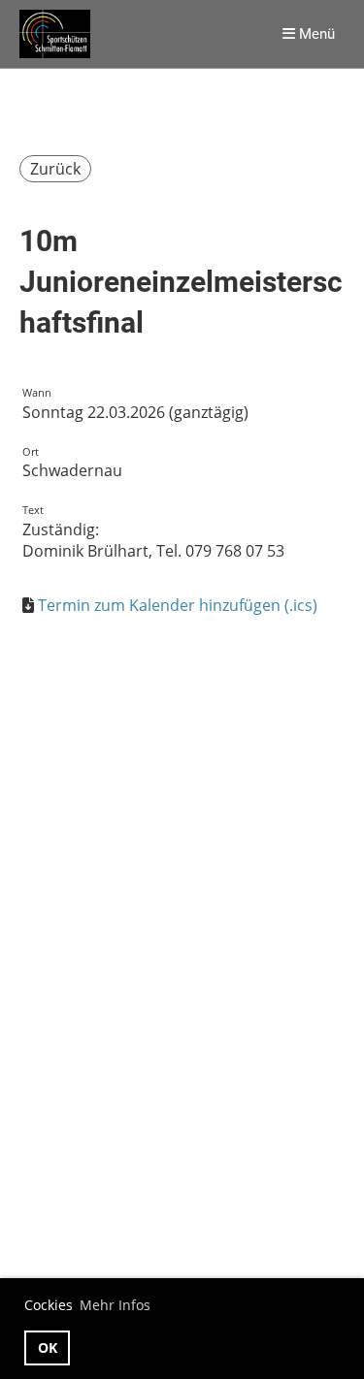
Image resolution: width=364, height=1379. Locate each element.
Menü (315, 34)
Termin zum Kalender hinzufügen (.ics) (177, 605)
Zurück (55, 168)
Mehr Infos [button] (115, 1305)
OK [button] (47, 1347)
